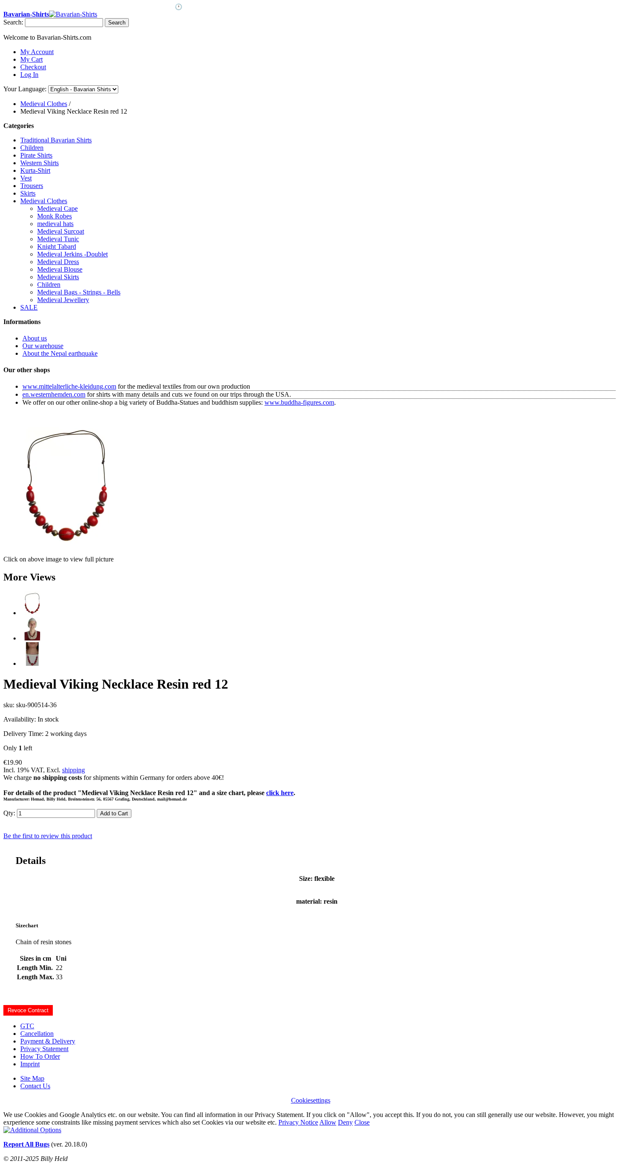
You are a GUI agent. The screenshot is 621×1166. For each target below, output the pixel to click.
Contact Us (35, 1086)
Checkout (33, 67)
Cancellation (37, 1033)
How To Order (40, 1056)
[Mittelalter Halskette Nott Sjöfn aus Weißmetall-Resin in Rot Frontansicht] (32, 612)
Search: (13, 22)
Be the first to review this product (47, 835)
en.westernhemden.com (53, 394)
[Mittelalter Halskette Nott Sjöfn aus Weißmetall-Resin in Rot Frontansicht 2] (32, 638)
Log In (29, 74)
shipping (73, 770)
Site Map (32, 1078)
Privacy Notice (298, 1122)
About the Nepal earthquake (60, 353)
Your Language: (24, 89)
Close (362, 1122)
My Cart (31, 59)
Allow (327, 1122)
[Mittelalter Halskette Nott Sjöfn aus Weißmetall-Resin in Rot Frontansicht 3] (32, 663)
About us (34, 338)
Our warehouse (42, 345)
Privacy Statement (44, 1048)
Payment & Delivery (47, 1041)
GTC (27, 1026)
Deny (345, 1122)
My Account (37, 51)
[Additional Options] (32, 1129)
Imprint (30, 1064)
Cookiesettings (310, 1100)
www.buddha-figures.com (299, 402)
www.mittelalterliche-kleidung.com (69, 386)
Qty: (9, 813)
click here (280, 792)
